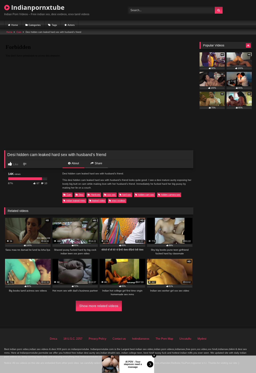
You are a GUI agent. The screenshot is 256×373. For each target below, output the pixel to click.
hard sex (126, 194)
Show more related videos (98, 306)
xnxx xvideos (118, 200)
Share (98, 163)
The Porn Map (164, 338)
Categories (35, 25)
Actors (71, 25)
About (75, 163)
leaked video (98, 200)
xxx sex (111, 194)
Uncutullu (185, 338)
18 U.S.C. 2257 (72, 338)
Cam (19, 32)
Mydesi (201, 338)
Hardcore (95, 194)
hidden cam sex (146, 194)
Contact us (119, 338)
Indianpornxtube (37, 7)
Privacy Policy (97, 338)
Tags (54, 25)
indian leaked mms (75, 200)
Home (14, 25)
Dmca (53, 338)
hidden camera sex (170, 194)
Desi (81, 194)
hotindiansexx (140, 338)
